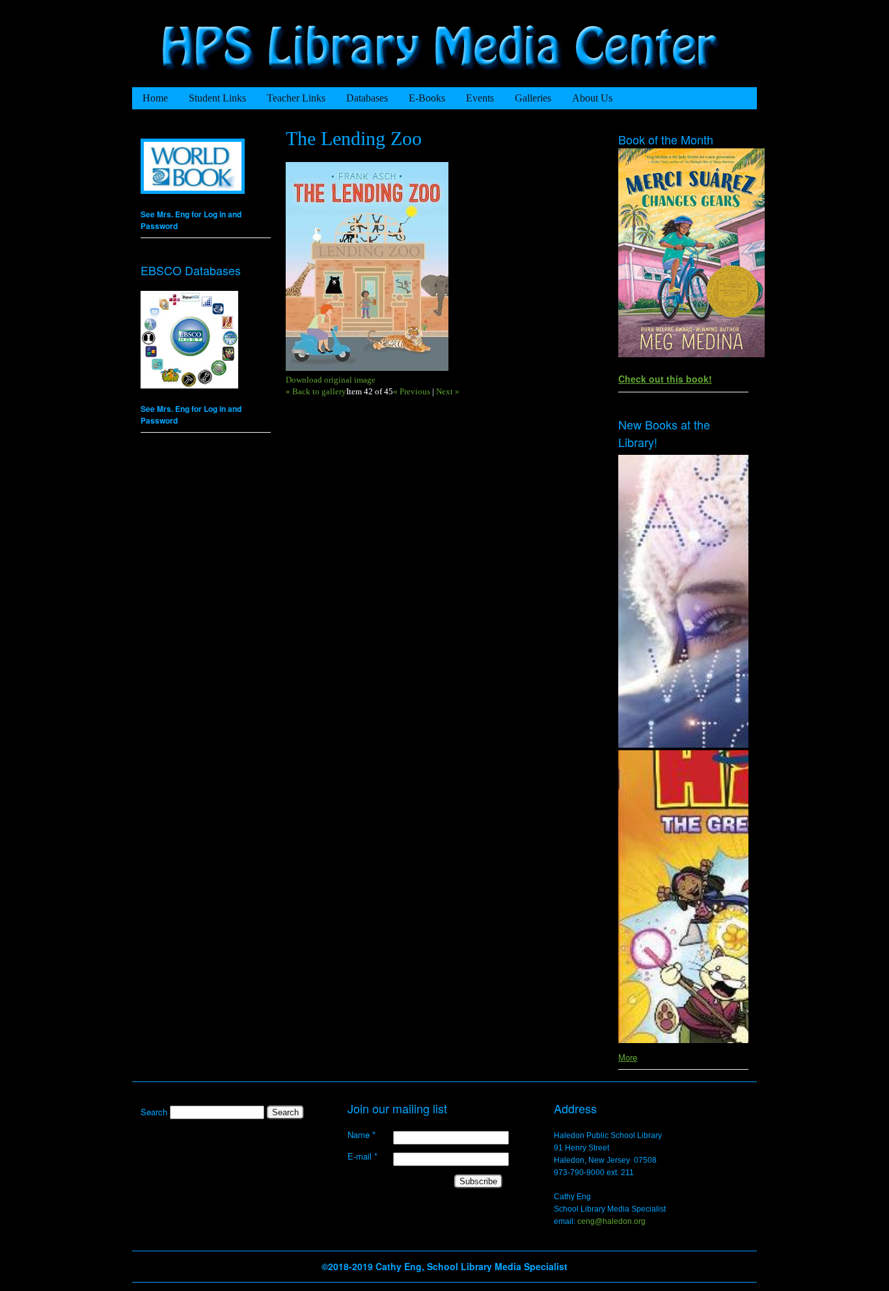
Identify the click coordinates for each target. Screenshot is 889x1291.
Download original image (331, 380)
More (627, 1057)
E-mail (362, 1156)
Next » (447, 391)
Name (362, 1135)
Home (155, 97)
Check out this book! (665, 378)
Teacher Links (296, 97)
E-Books (427, 97)
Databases (367, 97)
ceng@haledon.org (611, 1221)
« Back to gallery (316, 391)
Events (480, 97)
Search (155, 1112)
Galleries (533, 97)
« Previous (411, 391)
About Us (592, 97)
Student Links (217, 97)
